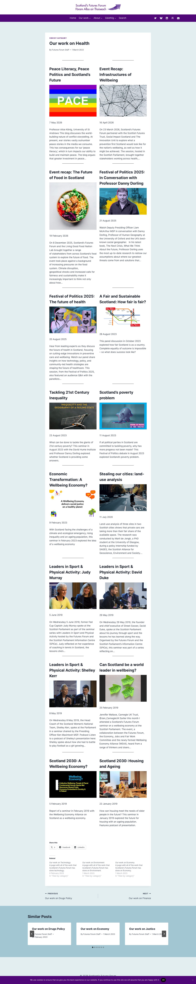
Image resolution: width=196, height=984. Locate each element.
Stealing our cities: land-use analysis (121, 477)
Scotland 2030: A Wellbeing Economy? (68, 764)
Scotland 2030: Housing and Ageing (121, 764)
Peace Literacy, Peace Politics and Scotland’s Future (69, 74)
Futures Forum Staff (60, 50)
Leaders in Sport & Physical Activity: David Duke (120, 572)
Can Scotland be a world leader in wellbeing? (121, 667)
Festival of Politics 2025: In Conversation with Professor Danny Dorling (122, 178)
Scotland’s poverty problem (116, 395)
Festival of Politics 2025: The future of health (72, 299)
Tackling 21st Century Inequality (69, 395)
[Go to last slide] (32, 934)
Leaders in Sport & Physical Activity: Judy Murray (70, 572)
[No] (192, 980)
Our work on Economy (95, 928)
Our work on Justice (142, 928)
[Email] (178, 18)
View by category (58, 38)
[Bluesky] (161, 18)
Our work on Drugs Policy (58, 896)
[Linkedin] (166, 18)
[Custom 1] (172, 18)
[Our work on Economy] (131, 869)
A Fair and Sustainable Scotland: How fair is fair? (122, 299)
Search (122, 18)
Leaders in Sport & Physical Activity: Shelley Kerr (72, 670)
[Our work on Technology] (65, 869)
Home (73, 18)
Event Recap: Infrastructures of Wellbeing (115, 74)
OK (163, 980)
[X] (155, 18)
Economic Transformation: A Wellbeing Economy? (68, 479)
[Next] (164, 934)
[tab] (92, 947)
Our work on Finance (140, 896)
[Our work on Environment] (98, 869)
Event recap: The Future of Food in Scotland (70, 175)
